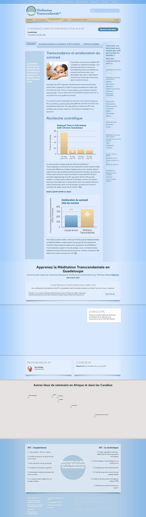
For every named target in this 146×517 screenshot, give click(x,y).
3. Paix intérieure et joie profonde (40, 463)
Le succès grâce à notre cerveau (113, 139)
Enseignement (110, 170)
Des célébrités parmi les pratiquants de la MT (35, 505)
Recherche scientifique (91, 44)
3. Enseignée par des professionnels (105, 468)
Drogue (108, 127)
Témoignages (53, 2)
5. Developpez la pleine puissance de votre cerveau (41, 473)
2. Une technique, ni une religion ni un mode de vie (104, 462)
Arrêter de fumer (111, 122)
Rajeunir (108, 116)
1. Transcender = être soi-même (39, 452)
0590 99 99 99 (39, 369)
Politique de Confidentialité (33, 512)
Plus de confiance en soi (112, 161)
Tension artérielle (111, 106)
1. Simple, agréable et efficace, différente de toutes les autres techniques (107, 454)
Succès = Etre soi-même (111, 154)
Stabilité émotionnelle (113, 89)
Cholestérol (110, 108)
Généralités (31, 44)
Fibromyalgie (110, 113)
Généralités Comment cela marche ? (113, 78)
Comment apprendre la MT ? (56, 498)
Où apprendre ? (95, 2)
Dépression (109, 86)
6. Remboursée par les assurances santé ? (106, 487)
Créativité (109, 148)
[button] (70, 407)
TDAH (108, 143)
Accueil (32, 2)
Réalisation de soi (111, 158)
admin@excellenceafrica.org (87, 511)
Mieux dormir (110, 84)
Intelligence (109, 145)
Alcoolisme (109, 124)
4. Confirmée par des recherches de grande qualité (105, 473)
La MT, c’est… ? (41, 2)
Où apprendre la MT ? (55, 502)
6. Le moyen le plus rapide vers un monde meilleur (40, 480)
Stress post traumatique (110, 94)
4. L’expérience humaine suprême (40, 468)
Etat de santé (110, 101)
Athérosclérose (111, 104)
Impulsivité (109, 91)
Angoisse (109, 81)
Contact (113, 2)
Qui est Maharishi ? (34, 498)
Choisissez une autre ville (37, 35)
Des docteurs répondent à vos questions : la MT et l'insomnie (59, 44)
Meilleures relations (112, 164)
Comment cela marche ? (113, 70)
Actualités (105, 2)
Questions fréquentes (66, 2)
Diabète (108, 111)
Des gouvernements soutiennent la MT (34, 501)
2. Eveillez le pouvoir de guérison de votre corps (40, 458)
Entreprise (109, 177)
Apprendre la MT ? (82, 2)
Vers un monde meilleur (111, 180)
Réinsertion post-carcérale (111, 173)
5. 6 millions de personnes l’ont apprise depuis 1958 (104, 480)
